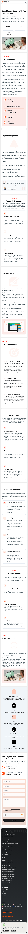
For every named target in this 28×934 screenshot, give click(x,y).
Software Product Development (9, 834)
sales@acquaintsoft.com (13, 774)
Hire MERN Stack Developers (8, 876)
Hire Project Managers (7, 880)
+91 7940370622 (8, 904)
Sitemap (4, 898)
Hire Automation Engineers (8, 871)
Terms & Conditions (15, 809)
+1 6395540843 (7, 908)
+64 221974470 (18, 906)
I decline (6, 930)
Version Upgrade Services (8, 838)
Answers (4, 893)
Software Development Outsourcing (10, 852)
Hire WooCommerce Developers (9, 867)
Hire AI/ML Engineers (6, 884)
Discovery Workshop (6, 841)
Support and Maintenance (8, 839)
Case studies (5, 889)
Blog (3, 891)
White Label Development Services (10, 843)
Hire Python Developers (7, 864)
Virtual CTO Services (6, 854)
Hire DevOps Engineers (7, 882)
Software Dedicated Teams (8, 851)
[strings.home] (5, 2)
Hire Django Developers (7, 878)
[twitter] (17, 920)
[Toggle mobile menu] (25, 2)
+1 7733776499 (10, 768)
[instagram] (10, 920)
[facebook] (7, 920)
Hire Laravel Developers (7, 862)
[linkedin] (14, 920)
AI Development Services (7, 836)
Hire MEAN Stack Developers (8, 874)
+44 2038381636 (7, 906)
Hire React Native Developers (8, 869)
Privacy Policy (12, 928)
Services (4, 895)
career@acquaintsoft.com (7, 916)
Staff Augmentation (6, 849)
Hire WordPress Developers (8, 865)
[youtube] (21, 920)
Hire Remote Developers (7, 860)
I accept (13, 930)
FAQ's (3, 897)
